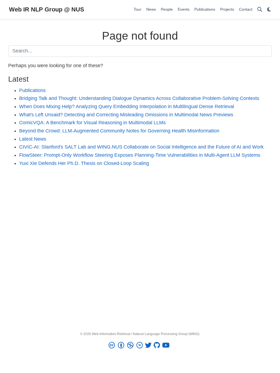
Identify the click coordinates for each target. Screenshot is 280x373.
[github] (158, 345)
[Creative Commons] (127, 345)
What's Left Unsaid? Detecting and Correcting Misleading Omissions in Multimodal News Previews (126, 114)
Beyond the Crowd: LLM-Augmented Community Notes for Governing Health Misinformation (119, 131)
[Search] (259, 10)
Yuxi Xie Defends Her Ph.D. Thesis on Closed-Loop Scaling (84, 163)
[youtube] (167, 345)
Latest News (32, 139)
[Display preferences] (269, 10)
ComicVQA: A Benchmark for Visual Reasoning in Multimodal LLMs (92, 122)
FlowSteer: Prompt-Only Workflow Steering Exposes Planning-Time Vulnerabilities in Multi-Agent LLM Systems (139, 155)
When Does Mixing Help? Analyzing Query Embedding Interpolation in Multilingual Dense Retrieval (126, 106)
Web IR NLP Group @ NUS (46, 9)
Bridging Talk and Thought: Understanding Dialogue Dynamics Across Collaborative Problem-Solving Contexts (139, 98)
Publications (32, 90)
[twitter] (149, 345)
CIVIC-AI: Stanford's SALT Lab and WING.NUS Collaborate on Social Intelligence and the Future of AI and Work (141, 147)
